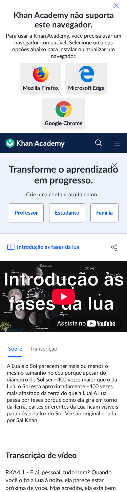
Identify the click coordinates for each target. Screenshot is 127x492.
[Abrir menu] (117, 143)
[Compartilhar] (114, 247)
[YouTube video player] (63, 296)
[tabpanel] (63, 390)
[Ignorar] (116, 5)
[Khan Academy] (32, 143)
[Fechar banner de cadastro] (115, 165)
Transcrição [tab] (43, 349)
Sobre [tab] (15, 349)
